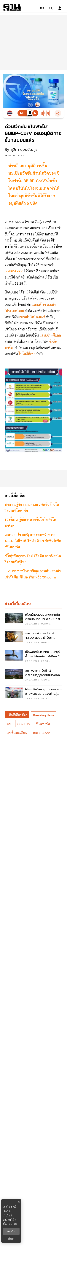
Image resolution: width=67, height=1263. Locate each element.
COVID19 (23, 724)
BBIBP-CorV (41, 733)
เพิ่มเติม (12, 1224)
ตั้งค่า (11, 1238)
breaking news (43, 715)
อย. (9, 724)
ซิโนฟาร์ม (43, 724)
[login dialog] (60, 8)
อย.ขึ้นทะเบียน (17, 733)
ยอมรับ (11, 1231)
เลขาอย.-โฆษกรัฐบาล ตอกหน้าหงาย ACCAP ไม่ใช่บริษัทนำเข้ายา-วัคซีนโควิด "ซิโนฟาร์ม (33, 540)
